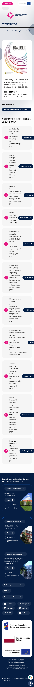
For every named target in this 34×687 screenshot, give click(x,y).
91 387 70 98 (11, 537)
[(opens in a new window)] (30, 677)
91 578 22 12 (11, 573)
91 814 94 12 (11, 505)
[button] (30, 683)
